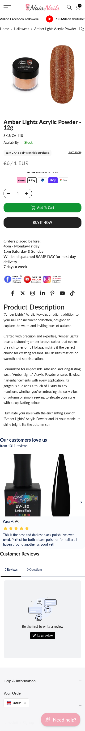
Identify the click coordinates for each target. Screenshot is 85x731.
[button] (16, 703)
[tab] (11, 569)
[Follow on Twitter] (22, 293)
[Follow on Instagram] (32, 293)
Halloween (21, 29)
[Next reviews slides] (81, 502)
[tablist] (42, 570)
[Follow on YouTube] (62, 293)
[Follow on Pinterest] (52, 293)
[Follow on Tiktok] (72, 293)
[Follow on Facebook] (12, 293)
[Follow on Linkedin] (42, 293)
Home (4, 29)
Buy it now (42, 222)
